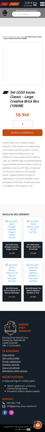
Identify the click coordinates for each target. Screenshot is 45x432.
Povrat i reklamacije (11, 361)
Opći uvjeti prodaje (10, 358)
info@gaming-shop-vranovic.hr (22, 406)
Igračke (12, 37)
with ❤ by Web (22, 429)
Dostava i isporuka (10, 364)
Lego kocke (20, 37)
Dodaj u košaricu (22, 133)
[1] (22, 80)
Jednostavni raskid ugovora (14, 371)
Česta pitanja (8, 355)
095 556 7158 (13, 403)
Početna (5, 37)
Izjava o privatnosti (11, 367)
